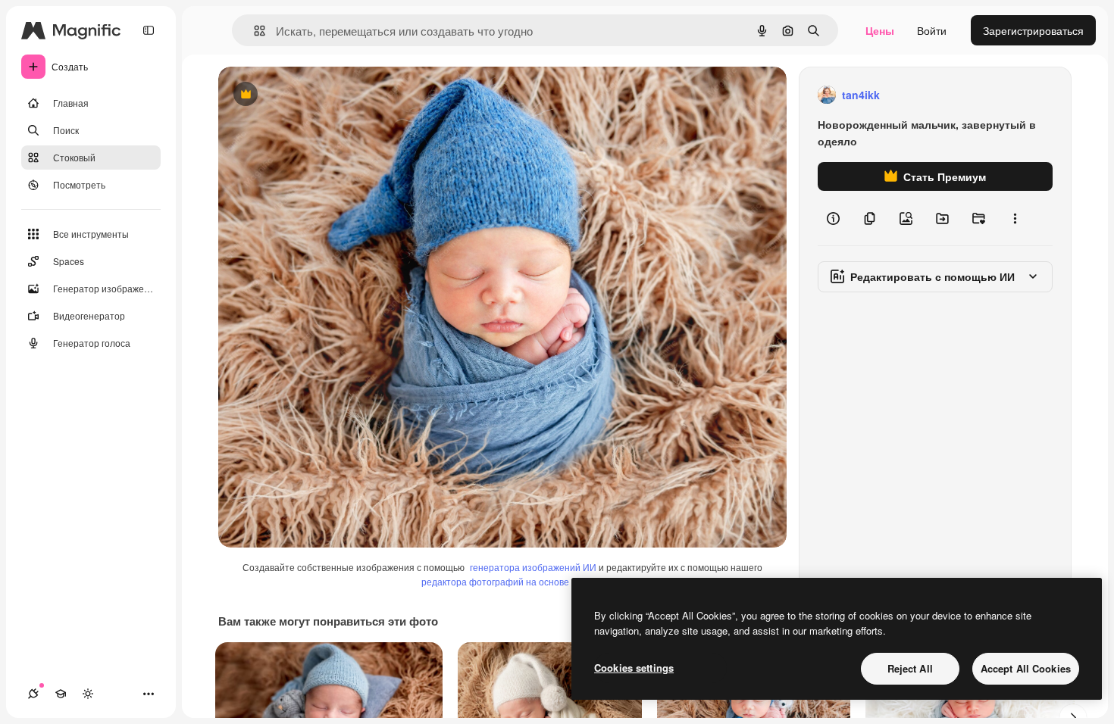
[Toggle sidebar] (148, 30)
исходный (320, 95)
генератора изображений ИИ (533, 566)
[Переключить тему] (88, 694)
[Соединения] (33, 694)
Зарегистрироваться (1033, 30)
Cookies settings (634, 667)
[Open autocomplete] (253, 30)
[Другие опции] (1015, 218)
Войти (932, 30)
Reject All (910, 668)
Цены (879, 30)
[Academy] (61, 694)
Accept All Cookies (1026, 668)
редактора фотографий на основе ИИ (503, 581)
